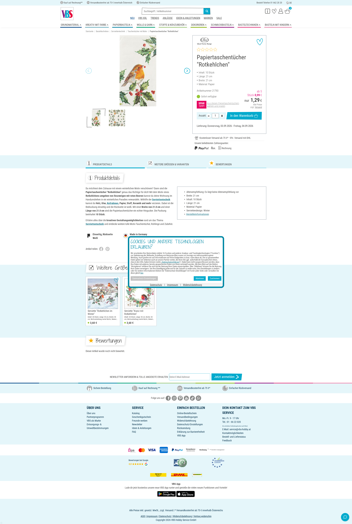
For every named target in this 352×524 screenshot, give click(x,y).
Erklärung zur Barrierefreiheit (191, 431)
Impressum (172, 284)
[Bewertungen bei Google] (138, 462)
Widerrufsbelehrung (186, 420)
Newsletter (137, 424)
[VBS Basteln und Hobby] (67, 13)
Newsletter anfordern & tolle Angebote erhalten (139, 376)
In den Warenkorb (241, 116)
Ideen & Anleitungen (188, 18)
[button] (89, 71)
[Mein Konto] (280, 11)
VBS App (181, 435)
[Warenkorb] (287, 11)
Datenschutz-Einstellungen (190, 424)
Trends (155, 18)
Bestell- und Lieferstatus (234, 436)
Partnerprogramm (95, 416)
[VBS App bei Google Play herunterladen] (166, 493)
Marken (208, 18)
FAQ (134, 431)
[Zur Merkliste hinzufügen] (259, 41)
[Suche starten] (207, 11)
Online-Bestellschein (187, 413)
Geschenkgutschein (141, 416)
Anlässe (168, 18)
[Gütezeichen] (180, 462)
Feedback (227, 440)
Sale (219, 18)
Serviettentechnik (118, 31)
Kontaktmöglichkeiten (233, 433)
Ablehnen (200, 278)
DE (290, 3)
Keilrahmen (112, 203)
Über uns (91, 413)
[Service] (267, 11)
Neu (132, 18)
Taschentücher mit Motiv (137, 31)
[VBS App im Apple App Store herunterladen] (185, 493)
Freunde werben (139, 420)
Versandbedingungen (187, 416)
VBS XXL (142, 18)
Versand (258, 107)
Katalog (136, 413)
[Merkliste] (274, 11)
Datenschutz (156, 284)
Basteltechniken (102, 31)
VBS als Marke (94, 420)
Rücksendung (183, 428)
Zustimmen (215, 278)
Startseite (89, 31)
